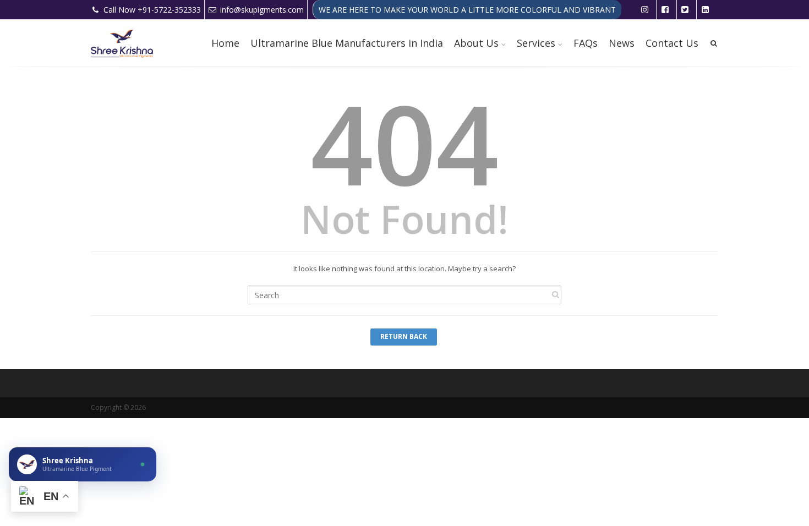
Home (225, 43)
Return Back (403, 336)
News (622, 43)
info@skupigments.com (262, 9)
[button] (82, 464)
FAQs (585, 43)
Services (536, 43)
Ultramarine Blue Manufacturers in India (346, 43)
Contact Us (672, 43)
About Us (476, 43)
